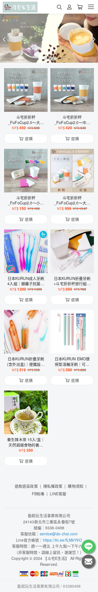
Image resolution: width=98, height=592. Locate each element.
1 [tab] (44, 58)
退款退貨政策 (26, 486)
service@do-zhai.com (59, 533)
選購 (28, 104)
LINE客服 (58, 493)
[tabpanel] (49, 38)
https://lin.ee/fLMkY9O (62, 540)
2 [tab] (49, 58)
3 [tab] (54, 58)
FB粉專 (38, 493)
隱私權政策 (53, 486)
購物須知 (75, 486)
